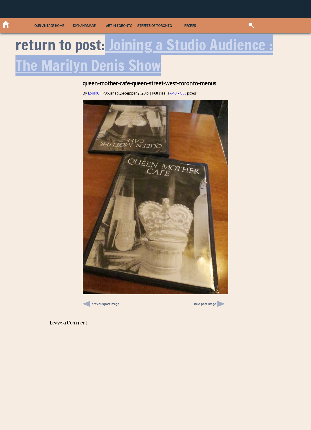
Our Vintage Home (49, 26)
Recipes (190, 26)
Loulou (93, 93)
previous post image (105, 302)
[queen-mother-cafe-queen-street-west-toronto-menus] (155, 293)
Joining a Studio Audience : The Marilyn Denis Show (144, 55)
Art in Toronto (119, 26)
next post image (205, 303)
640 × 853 (178, 93)
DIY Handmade (84, 26)
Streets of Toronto (154, 26)
